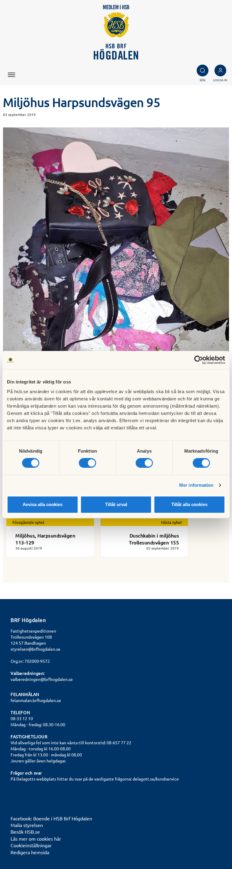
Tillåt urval (116, 504)
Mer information (196, 485)
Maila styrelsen (27, 825)
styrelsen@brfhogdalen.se (35, 649)
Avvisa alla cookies (43, 504)
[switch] (87, 463)
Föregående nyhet (28, 522)
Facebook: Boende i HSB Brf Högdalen (51, 818)
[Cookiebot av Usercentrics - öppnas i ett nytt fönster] (198, 359)
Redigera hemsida (30, 852)
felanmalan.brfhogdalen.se (36, 700)
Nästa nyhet (171, 522)
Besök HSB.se (25, 832)
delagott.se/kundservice (156, 778)
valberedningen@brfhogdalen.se (42, 679)
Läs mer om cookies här (36, 838)
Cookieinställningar (31, 845)
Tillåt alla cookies (189, 504)
